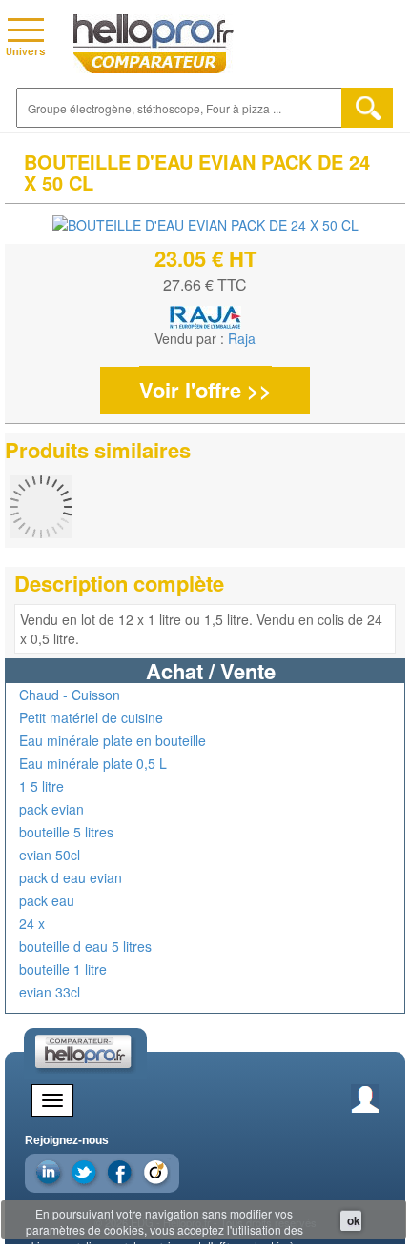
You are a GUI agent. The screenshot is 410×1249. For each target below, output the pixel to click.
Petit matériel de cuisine (91, 717)
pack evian (51, 808)
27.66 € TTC (205, 284)
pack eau (46, 900)
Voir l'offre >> (205, 389)
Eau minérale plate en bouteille (112, 740)
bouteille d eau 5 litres (85, 946)
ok (353, 1220)
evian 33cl (49, 991)
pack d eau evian (70, 877)
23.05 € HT (205, 258)
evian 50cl (49, 854)
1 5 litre (41, 786)
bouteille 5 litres (66, 831)
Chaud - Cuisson (69, 694)
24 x (32, 923)
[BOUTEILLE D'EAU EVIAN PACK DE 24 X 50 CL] (205, 223)
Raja (242, 338)
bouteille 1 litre (63, 968)
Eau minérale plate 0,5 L (93, 763)
